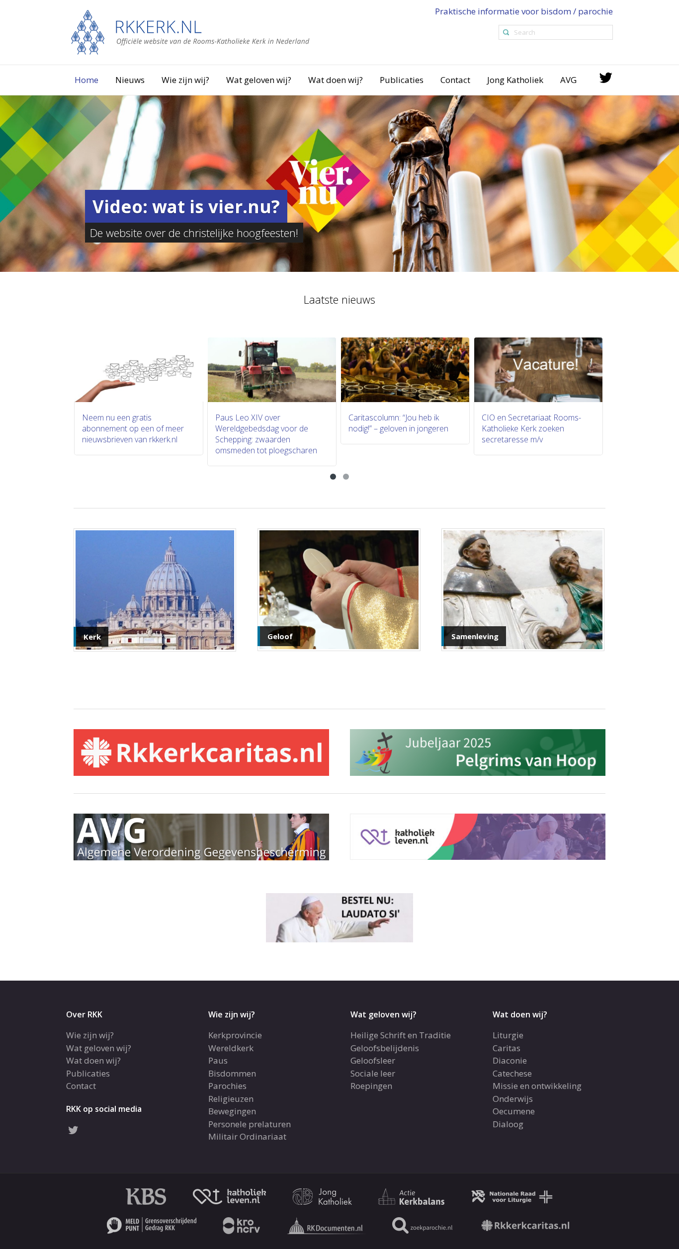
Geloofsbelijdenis (384, 1048)
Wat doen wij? (335, 79)
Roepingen (371, 1085)
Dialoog (508, 1124)
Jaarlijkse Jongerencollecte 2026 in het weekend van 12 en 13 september (538, 428)
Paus (218, 1060)
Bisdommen (232, 1073)
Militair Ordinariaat (247, 1136)
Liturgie (508, 1035)
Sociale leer (372, 1073)
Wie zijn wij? (185, 79)
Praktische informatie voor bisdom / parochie (524, 11)
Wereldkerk (231, 1048)
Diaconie (510, 1060)
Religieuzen (231, 1098)
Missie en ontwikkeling (537, 1085)
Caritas (506, 1048)
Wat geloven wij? (258, 79)
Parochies (227, 1085)
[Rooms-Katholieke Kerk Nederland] (190, 31)
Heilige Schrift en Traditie (400, 1035)
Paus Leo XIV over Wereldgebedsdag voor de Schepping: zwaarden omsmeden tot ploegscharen (134, 434)
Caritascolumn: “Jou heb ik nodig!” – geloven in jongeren (267, 423)
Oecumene (514, 1111)
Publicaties (402, 79)
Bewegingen (232, 1111)
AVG (568, 79)
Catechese (512, 1073)
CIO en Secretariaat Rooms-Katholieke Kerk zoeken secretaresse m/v (399, 428)
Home (86, 79)
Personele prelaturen (249, 1124)
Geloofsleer (372, 1060)
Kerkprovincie (235, 1035)
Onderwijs (513, 1098)
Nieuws (130, 79)
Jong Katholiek (515, 79)
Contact (455, 79)
